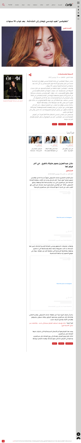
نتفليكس (70, 124)
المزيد (14, 441)
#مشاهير (71, 145)
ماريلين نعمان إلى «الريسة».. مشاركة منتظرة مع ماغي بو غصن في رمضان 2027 (35, 150)
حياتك (28, 5)
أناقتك (47, 5)
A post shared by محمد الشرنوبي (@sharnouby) (60, 240)
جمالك (41, 5)
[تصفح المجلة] (78, 439)
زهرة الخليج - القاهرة (67, 77)
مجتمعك (35, 5)
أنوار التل (70, 174)
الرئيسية (60, 5)
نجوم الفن (61, 343)
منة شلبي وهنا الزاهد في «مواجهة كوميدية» (51, 150)
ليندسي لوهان (62, 124)
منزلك (23, 5)
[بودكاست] (78, 434)
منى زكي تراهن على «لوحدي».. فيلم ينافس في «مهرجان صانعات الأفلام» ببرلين (67, 150)
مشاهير (53, 5)
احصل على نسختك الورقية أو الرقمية (13, 101)
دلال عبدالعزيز (69, 343)
